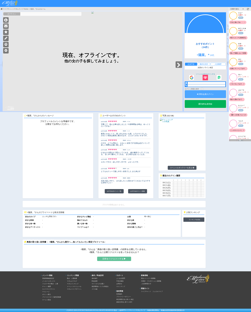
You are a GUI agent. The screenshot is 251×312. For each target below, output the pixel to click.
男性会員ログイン (206, 94)
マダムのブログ (72, 281)
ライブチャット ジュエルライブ (152, 291)
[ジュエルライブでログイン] (205, 78)
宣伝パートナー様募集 (148, 278)
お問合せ (119, 283)
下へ (240, 140)
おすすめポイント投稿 (137, 191)
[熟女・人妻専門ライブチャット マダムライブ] (9, 3)
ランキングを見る (194, 219)
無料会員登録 (206, 104)
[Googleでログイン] (191, 78)
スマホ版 (94, 289)
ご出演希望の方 (146, 283)
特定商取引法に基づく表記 (125, 299)
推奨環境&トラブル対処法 (100, 286)
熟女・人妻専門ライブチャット (125, 310)
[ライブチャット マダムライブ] (198, 284)
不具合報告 (120, 281)
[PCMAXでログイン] (219, 78)
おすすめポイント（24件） (205, 45)
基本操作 (94, 278)
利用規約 (119, 294)
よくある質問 (120, 278)
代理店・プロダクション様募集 (151, 281)
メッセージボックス (48, 281)
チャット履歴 (46, 286)
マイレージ (45, 291)
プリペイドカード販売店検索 (51, 297)
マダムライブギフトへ (74, 289)
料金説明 (94, 281)
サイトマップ (120, 286)
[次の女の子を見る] (179, 64)
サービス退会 (46, 299)
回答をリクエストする (113, 259)
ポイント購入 (46, 294)
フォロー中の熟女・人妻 (50, 283)
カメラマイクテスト (48, 289)
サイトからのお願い (98, 283)
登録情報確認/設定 (48, 278)
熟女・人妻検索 (72, 278)
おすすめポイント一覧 (114, 191)
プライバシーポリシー (123, 296)
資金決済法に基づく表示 (124, 302)
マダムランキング (72, 283)
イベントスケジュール (74, 286)
